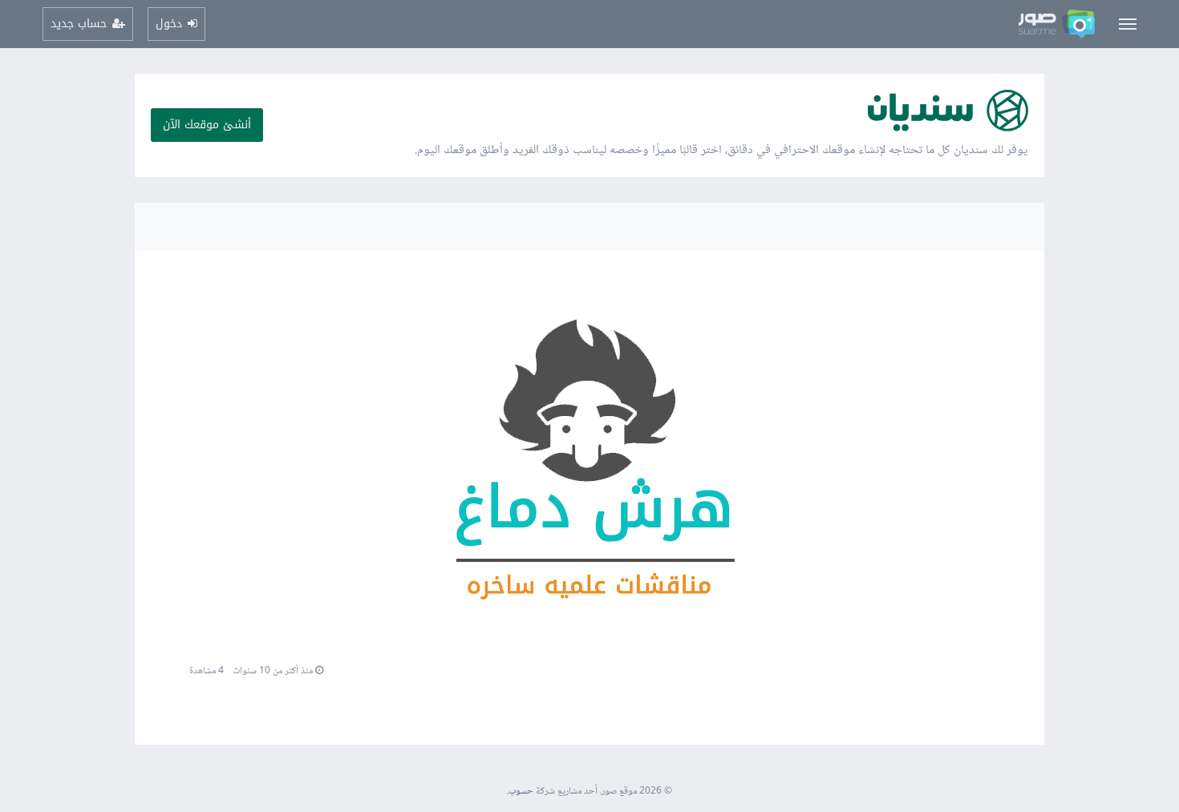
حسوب (520, 791)
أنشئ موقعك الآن (207, 124)
